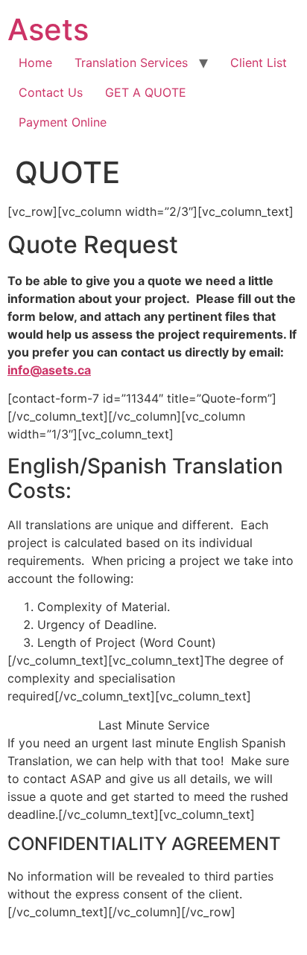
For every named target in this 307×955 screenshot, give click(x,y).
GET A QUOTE (145, 92)
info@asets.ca (49, 369)
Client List (258, 62)
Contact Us (51, 92)
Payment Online (63, 122)
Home (35, 62)
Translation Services (131, 62)
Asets (48, 29)
